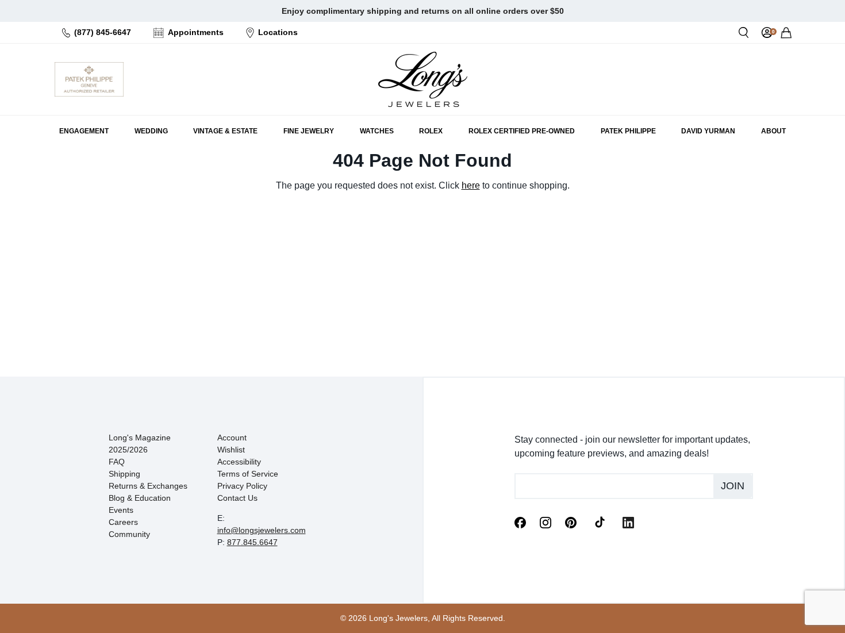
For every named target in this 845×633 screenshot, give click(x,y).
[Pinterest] (571, 521)
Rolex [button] (431, 131)
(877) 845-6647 (102, 32)
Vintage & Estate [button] (225, 131)
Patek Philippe (628, 131)
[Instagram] (545, 521)
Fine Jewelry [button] (308, 131)
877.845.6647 (252, 542)
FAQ (117, 461)
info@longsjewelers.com (261, 530)
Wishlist (231, 449)
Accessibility (239, 461)
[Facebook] (520, 521)
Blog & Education (140, 497)
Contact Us (237, 497)
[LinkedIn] (628, 521)
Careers (123, 522)
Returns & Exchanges (148, 485)
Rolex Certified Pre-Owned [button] (521, 131)
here (471, 185)
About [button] (773, 131)
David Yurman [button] (708, 131)
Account (232, 437)
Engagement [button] (84, 131)
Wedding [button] (151, 131)
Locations (278, 32)
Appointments (196, 32)
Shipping (124, 473)
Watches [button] (377, 131)
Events (121, 510)
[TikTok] (599, 521)
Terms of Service (247, 473)
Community (129, 534)
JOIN (732, 486)
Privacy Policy (242, 485)
